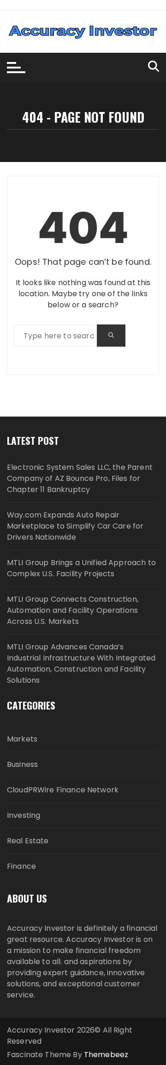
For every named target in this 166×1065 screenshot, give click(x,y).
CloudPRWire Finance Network (63, 790)
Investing (23, 815)
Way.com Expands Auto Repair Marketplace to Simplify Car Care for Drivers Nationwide (75, 526)
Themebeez (106, 1054)
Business (22, 764)
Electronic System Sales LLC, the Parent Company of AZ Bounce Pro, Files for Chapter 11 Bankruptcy (80, 478)
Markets (22, 739)
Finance (21, 866)
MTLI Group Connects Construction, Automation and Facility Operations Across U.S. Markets (72, 610)
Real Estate (28, 840)
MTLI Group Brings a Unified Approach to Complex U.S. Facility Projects (81, 568)
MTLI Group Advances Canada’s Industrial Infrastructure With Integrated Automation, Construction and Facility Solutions (81, 663)
